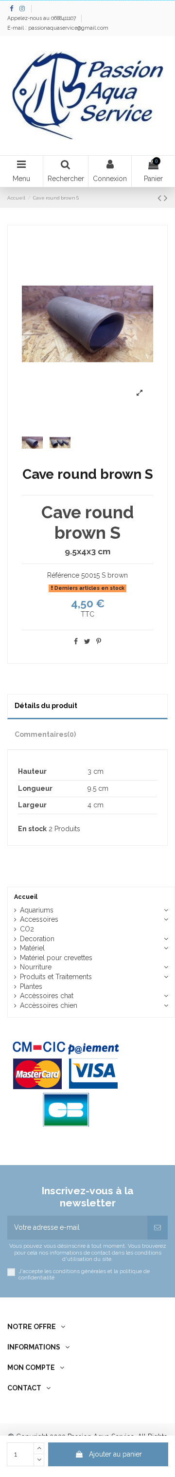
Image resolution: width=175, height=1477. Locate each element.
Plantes (31, 986)
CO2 (27, 929)
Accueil (25, 896)
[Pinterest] (98, 641)
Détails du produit (46, 706)
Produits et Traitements (56, 977)
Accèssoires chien (48, 1005)
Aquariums (36, 910)
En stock (32, 829)
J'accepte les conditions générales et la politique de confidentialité (84, 1274)
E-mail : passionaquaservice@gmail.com (57, 28)
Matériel (32, 948)
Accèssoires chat (46, 996)
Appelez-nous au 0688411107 (42, 18)
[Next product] (166, 198)
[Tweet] (87, 641)
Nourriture (36, 967)
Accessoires (39, 919)
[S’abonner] (157, 1228)
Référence (63, 575)
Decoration (37, 939)
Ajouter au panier (115, 1454)
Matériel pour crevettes (56, 958)
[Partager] (76, 641)
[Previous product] (161, 198)
